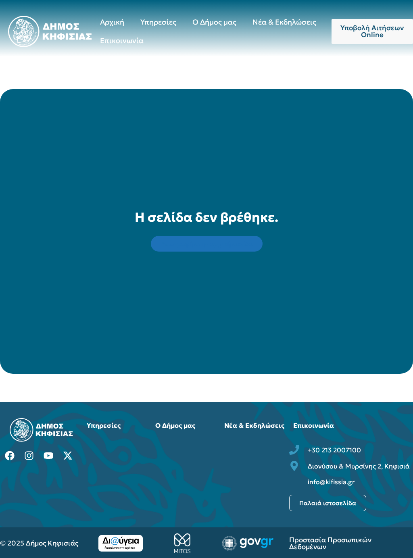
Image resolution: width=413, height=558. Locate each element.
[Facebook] (9, 455)
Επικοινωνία (122, 40)
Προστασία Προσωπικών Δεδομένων (330, 543)
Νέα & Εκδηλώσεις (284, 22)
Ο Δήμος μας (214, 22)
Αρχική (112, 22)
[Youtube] (48, 455)
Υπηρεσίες (158, 22)
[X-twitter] (67, 455)
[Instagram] (29, 455)
